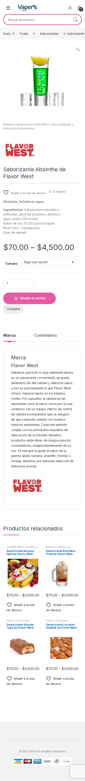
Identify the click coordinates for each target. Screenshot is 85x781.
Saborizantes (49, 33)
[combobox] (36, 20)
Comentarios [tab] (45, 335)
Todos (23, 33)
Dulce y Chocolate (18, 620)
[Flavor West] (19, 149)
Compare (59, 191)
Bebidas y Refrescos (16, 124)
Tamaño (11, 263)
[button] (78, 49)
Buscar (75, 20)
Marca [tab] (9, 335)
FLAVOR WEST (40, 124)
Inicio (6, 33)
